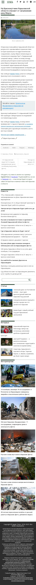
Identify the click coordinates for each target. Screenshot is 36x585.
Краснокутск (19, 154)
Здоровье (5, 154)
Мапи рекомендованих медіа (22, 580)
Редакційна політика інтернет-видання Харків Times (18, 578)
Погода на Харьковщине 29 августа (29, 162)
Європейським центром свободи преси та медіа (18, 564)
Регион (11, 154)
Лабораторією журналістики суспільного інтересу (17, 561)
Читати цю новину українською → (13, 135)
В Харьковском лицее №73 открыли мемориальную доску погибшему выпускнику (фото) (9, 164)
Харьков (26, 154)
